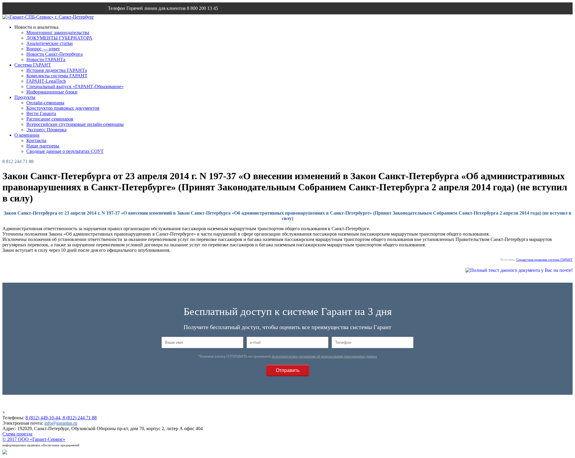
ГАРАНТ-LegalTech (46, 81)
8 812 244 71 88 (18, 161)
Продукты (24, 97)
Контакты (36, 140)
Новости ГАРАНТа (45, 59)
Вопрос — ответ (43, 48)
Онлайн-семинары (45, 102)
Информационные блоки (52, 91)
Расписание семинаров (49, 118)
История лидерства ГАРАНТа (56, 70)
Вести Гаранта (41, 113)
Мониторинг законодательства (57, 32)
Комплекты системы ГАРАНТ (56, 75)
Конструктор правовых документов (62, 108)
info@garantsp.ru (136, 20)
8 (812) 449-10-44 (42, 417)
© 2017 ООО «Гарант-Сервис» (33, 439)
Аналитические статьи (49, 43)
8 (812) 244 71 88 (79, 417)
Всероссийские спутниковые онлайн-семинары (75, 124)
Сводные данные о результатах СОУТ (65, 151)
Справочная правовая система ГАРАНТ (544, 259)
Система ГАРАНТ (32, 64)
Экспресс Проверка (46, 129)
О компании (27, 135)
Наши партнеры (42, 145)
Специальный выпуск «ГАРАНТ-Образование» (75, 86)
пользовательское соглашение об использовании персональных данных (324, 356)
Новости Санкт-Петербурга (54, 54)
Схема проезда (17, 433)
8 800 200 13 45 (202, 8)
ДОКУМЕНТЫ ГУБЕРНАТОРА (59, 37)
